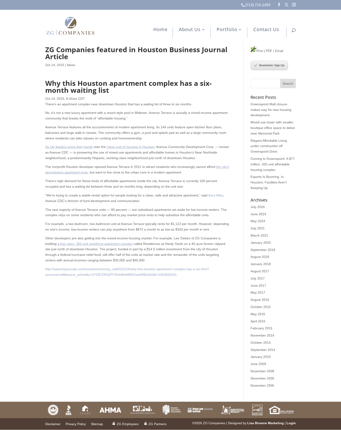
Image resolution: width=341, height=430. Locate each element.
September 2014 (263, 350)
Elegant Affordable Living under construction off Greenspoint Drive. (269, 146)
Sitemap (97, 424)
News (71, 65)
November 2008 (262, 371)
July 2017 (258, 278)
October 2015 (261, 307)
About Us (190, 29)
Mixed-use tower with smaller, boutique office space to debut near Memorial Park (273, 127)
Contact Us (266, 29)
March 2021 (259, 235)
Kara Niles (215, 195)
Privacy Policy (76, 424)
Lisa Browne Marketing (265, 423)
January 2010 (261, 357)
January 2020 (261, 242)
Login (291, 423)
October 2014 (261, 342)
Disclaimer (53, 424)
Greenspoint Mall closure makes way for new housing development (271, 109)
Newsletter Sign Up (271, 65)
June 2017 (258, 285)
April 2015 (258, 321)
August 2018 (260, 257)
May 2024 (258, 221)
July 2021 (258, 228)
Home (160, 29)
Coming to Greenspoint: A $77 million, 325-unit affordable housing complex (273, 164)
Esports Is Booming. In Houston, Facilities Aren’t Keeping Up (269, 182)
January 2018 (261, 264)
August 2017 (260, 271)
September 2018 (263, 250)
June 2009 (258, 364)
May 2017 (258, 292)
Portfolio (227, 29)
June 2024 (258, 214)
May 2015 (258, 314)
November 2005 (262, 385)
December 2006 (262, 378)
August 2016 (260, 300)
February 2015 (261, 328)
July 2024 (258, 207)
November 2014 (262, 335)
